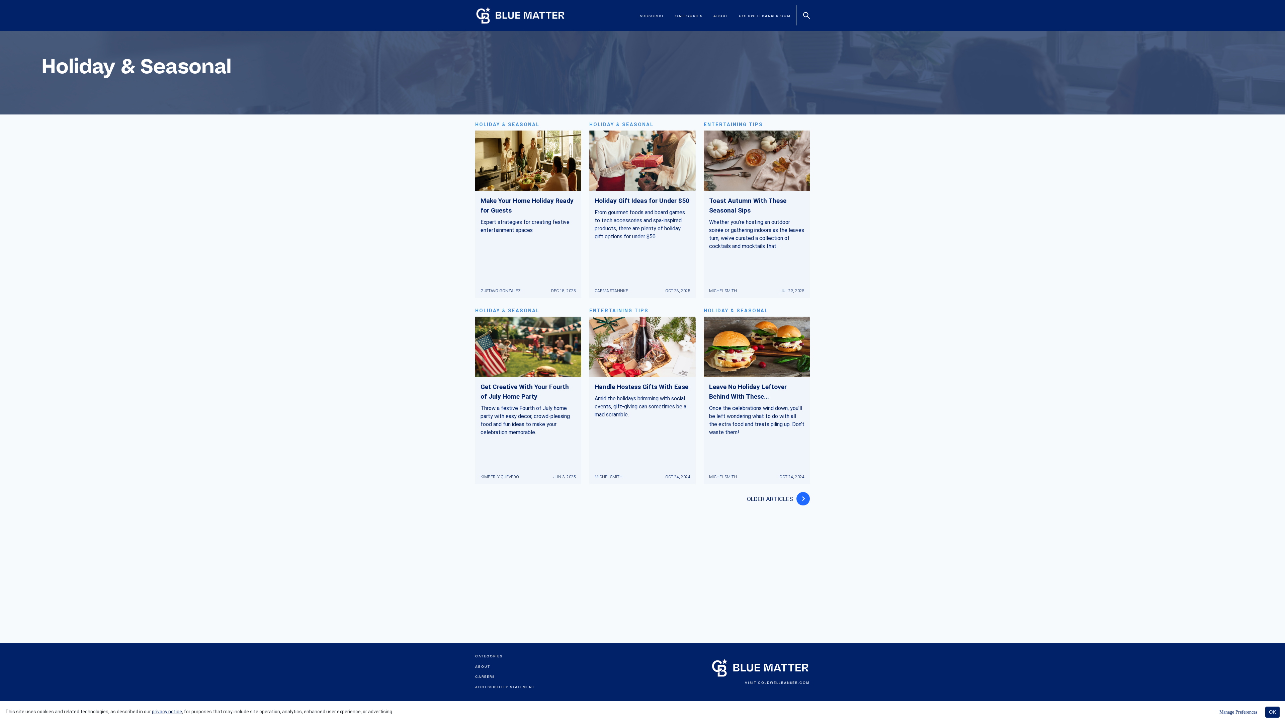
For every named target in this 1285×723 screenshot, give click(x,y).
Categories (689, 16)
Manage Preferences (1238, 712)
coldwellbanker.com (765, 16)
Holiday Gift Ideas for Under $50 (642, 201)
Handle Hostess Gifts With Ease (641, 387)
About (721, 16)
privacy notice (167, 711)
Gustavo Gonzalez (501, 291)
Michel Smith (723, 291)
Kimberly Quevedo (500, 477)
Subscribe (652, 16)
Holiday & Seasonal (507, 125)
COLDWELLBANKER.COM (784, 682)
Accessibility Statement (505, 687)
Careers (485, 676)
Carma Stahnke (611, 291)
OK (1272, 712)
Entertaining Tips (733, 125)
